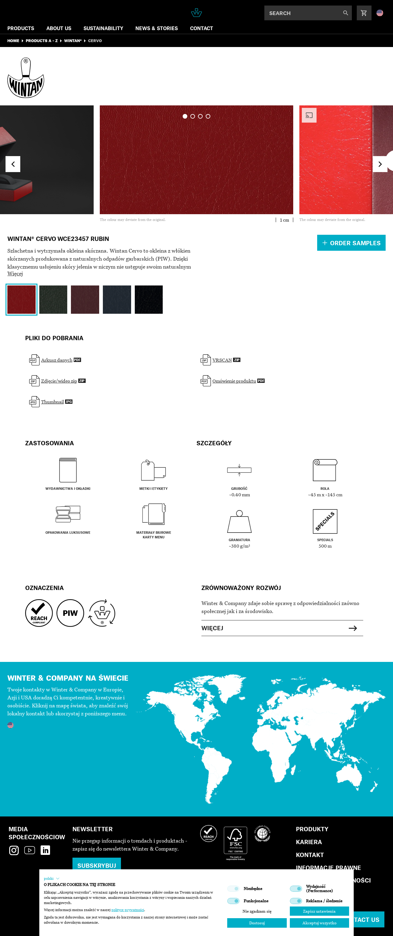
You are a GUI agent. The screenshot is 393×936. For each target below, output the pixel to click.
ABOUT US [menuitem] (58, 28)
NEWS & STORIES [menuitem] (156, 28)
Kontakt (310, 854)
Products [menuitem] (20, 28)
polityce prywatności (127, 909)
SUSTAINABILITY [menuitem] (103, 28)
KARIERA (309, 841)
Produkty (312, 828)
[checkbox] (233, 889)
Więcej (15, 273)
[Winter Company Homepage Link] (196, 12)
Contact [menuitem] (201, 28)
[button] (52, 878)
